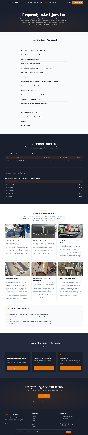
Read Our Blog (72, 368)
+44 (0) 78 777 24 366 (65, 421)
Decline (62, 431)
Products (30, 2)
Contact (54, 2)
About (41, 2)
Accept (68, 431)
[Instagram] (5, 423)
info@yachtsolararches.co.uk (49, 401)
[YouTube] (10, 423)
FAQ (46, 2)
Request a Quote (78, 2)
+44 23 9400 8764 (37, 401)
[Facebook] (7, 423)
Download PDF (18, 368)
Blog (50, 2)
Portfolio (36, 2)
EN (68, 2)
